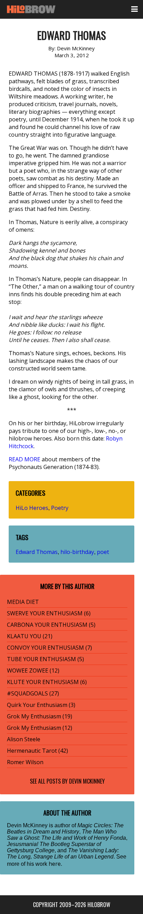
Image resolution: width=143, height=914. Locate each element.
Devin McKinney (87, 781)
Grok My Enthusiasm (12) (39, 728)
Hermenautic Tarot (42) (37, 750)
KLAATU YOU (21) (29, 636)
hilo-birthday (77, 552)
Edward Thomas (37, 552)
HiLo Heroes (32, 508)
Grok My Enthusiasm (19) (39, 716)
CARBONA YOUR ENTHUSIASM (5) (51, 625)
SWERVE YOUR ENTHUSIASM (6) (49, 613)
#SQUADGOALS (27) (33, 693)
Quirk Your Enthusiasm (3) (41, 705)
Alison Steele (23, 739)
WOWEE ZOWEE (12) (33, 670)
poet (103, 552)
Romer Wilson (25, 762)
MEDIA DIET (23, 602)
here (55, 864)
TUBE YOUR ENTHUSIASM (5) (45, 659)
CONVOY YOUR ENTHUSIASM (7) (49, 647)
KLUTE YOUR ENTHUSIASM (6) (47, 682)
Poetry (59, 508)
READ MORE (24, 459)
